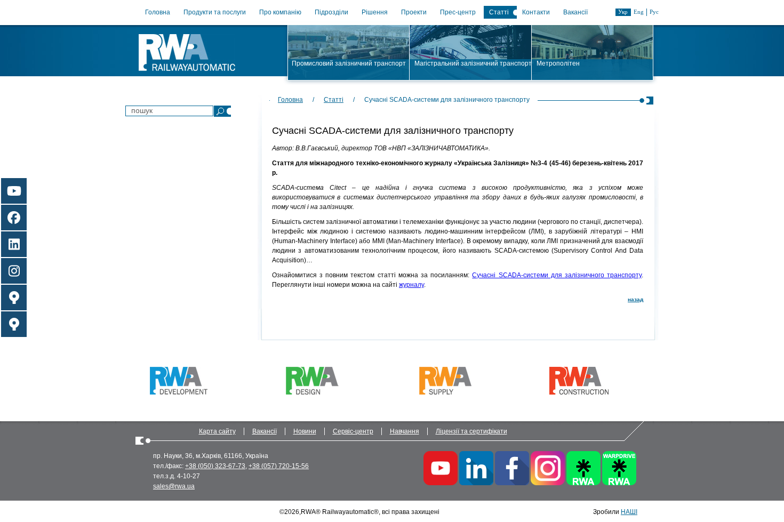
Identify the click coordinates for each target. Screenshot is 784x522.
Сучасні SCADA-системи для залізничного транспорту (557, 275)
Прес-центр (458, 12)
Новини (304, 431)
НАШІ (629, 512)
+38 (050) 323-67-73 (215, 466)
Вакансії (575, 12)
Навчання (404, 431)
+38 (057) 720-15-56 (279, 466)
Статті (499, 12)
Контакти (536, 12)
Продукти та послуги (214, 12)
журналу (411, 284)
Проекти (414, 12)
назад (635, 299)
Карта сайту (217, 431)
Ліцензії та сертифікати (471, 431)
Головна (157, 12)
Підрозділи (331, 12)
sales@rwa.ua (174, 486)
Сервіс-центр (353, 431)
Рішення (375, 12)
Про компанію (280, 12)
